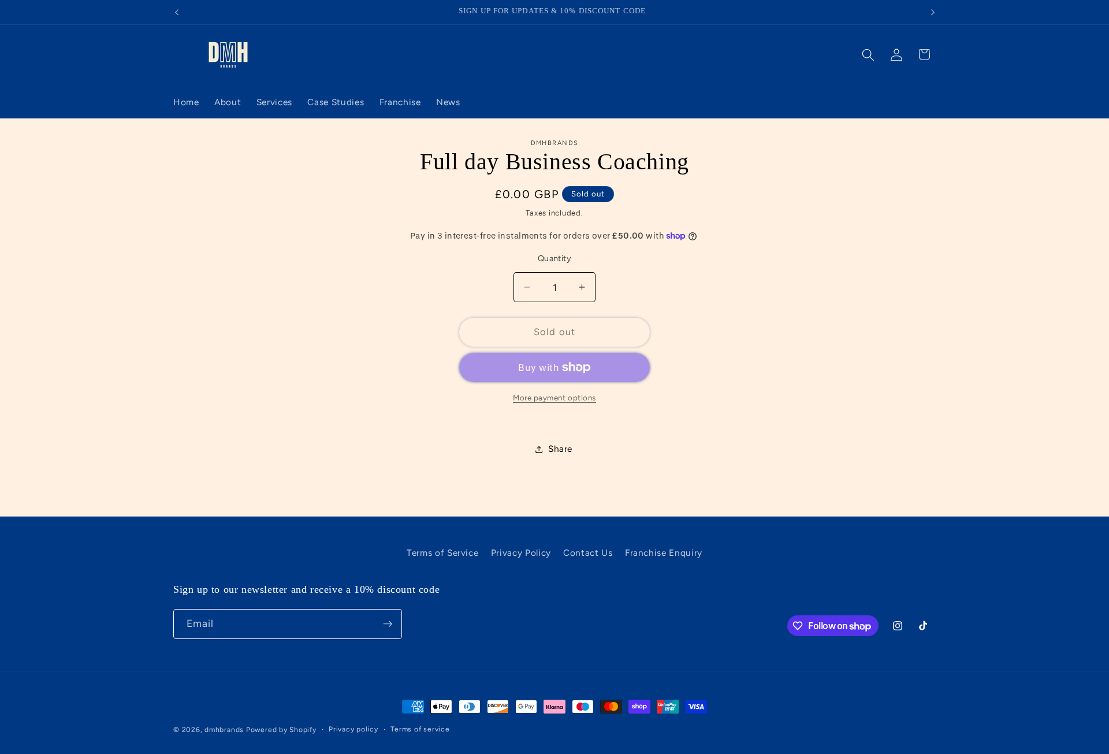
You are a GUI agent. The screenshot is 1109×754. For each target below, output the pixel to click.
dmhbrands (224, 730)
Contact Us (588, 552)
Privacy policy (353, 729)
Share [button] (560, 448)
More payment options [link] (554, 397)
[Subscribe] (387, 624)
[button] (868, 54)
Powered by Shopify (281, 730)
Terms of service (419, 729)
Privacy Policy (521, 552)
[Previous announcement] (176, 12)
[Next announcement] (933, 12)
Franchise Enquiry (663, 552)
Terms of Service (443, 552)
